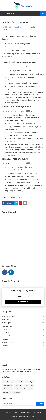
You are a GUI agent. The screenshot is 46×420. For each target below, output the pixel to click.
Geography (23, 319)
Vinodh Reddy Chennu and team (26, 27)
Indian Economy (23, 326)
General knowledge (23, 316)
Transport (23, 346)
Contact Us (37, 412)
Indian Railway (23, 333)
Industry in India (23, 336)
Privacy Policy (25, 412)
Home (8, 412)
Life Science (23, 339)
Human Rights (23, 323)
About (16, 412)
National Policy (23, 342)
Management (15, 197)
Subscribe (23, 302)
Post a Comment (9, 29)
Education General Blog (26, 417)
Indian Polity (23, 329)
